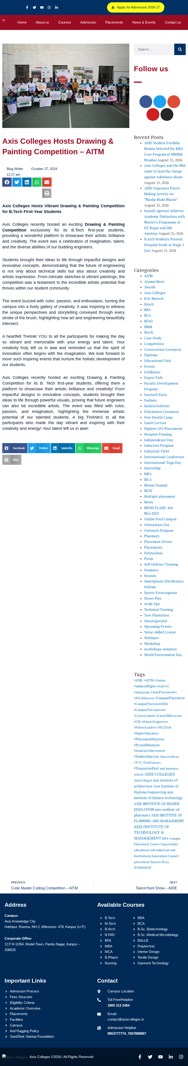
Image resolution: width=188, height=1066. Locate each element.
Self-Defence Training (161, 564)
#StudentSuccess (146, 756)
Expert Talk (153, 377)
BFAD (148, 321)
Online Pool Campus (160, 519)
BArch (149, 304)
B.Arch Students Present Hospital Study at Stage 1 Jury (164, 245)
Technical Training (158, 609)
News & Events (144, 22)
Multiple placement (159, 496)
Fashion (150, 400)
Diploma (151, 355)
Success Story (159, 862)
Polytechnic (153, 553)
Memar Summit (156, 485)
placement (141, 862)
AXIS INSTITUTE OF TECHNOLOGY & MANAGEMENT (151, 832)
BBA (147, 309)
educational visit (144, 850)
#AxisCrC (163, 686)
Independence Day (158, 440)
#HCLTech (164, 727)
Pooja (148, 558)
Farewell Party (155, 394)
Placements (114, 22)
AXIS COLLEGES (159, 774)
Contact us (173, 22)
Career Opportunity (164, 844)
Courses (64, 22)
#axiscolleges (145, 686)
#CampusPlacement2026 (151, 704)
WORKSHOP (143, 868)
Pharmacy (152, 536)
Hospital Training (158, 434)
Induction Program (159, 445)
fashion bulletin (156, 406)
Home (22, 22)
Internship (152, 468)
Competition (154, 343)
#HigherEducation (146, 733)
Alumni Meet (154, 281)
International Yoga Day (162, 462)
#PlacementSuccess (149, 739)
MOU (148, 490)
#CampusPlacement (170, 698)
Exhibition (152, 372)
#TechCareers (151, 762)
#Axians (160, 680)
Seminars (151, 570)
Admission (88, 22)
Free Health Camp (158, 417)
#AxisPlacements (164, 692)
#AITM (149, 680)
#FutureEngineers (155, 721)
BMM (148, 326)
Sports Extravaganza (160, 592)
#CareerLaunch (144, 716)
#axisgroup (142, 692)
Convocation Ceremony (162, 349)
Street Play (153, 598)
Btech (148, 332)
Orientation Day (157, 524)
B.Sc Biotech (153, 298)
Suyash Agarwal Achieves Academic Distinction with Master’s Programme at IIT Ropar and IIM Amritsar (164, 222)
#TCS (137, 762)
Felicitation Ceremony (161, 411)
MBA (148, 473)
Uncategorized (155, 621)
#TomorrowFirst (146, 768)
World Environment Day (163, 654)
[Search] (180, 49)
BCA (147, 315)
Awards (149, 287)
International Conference (164, 457)
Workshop (152, 643)
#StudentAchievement (149, 751)
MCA (148, 479)
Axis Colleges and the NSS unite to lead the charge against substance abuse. (165, 171)
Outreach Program (158, 530)
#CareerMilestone (169, 715)
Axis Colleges (155, 292)
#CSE (137, 722)
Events (149, 366)
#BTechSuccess (144, 698)
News (148, 502)
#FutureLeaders (145, 727)
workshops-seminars (160, 649)
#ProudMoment (147, 745)
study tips (152, 603)
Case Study (153, 338)
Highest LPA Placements (163, 428)
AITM (148, 276)
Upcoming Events (157, 626)
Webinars (151, 637)
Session (150, 575)
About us (42, 22)
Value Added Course (160, 632)
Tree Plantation (156, 615)
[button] (7, 182)
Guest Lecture (155, 422)
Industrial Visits (156, 451)
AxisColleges (143, 780)
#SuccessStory (169, 757)
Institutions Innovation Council (156, 856)
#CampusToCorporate (150, 709)
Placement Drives (158, 541)
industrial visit (166, 850)
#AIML (138, 680)
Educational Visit (157, 360)
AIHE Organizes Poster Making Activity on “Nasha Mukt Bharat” (162, 194)
